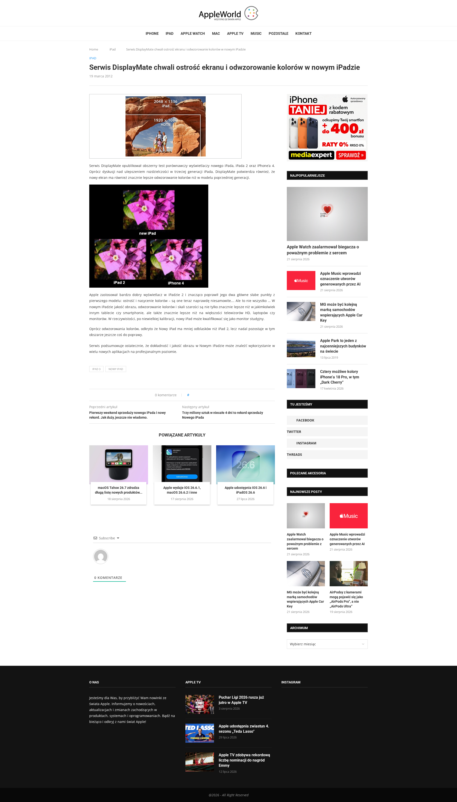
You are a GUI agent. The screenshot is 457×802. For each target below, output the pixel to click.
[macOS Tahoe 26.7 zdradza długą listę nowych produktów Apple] (118, 464)
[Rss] (109, 13)
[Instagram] (100, 13)
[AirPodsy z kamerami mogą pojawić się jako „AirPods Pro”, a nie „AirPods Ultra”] (349, 573)
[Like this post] (191, 395)
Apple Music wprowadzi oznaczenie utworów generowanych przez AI (340, 278)
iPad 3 (96, 369)
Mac (216, 33)
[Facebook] (91, 13)
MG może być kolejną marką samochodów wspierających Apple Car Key (341, 312)
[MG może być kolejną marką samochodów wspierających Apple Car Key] (301, 311)
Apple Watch (193, 33)
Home (93, 49)
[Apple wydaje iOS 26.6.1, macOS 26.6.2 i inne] (182, 464)
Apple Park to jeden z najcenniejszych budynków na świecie (343, 346)
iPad (170, 33)
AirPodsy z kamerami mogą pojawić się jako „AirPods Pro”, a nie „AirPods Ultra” (346, 599)
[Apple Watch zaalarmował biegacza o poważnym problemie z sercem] (327, 214)
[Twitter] (95, 13)
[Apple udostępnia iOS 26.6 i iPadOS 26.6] (245, 464)
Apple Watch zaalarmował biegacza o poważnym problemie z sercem (323, 249)
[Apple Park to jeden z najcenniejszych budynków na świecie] (301, 347)
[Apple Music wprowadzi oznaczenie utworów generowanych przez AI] (301, 280)
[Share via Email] (210, 395)
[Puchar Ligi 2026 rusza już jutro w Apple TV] (199, 704)
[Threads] (104, 13)
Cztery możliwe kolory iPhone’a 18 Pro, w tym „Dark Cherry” (339, 377)
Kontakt (303, 33)
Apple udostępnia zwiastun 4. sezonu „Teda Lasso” (244, 729)
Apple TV (235, 33)
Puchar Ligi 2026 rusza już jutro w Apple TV (241, 700)
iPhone (152, 33)
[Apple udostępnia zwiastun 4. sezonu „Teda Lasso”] (199, 733)
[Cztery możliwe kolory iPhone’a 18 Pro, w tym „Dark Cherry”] (301, 378)
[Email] (115, 13)
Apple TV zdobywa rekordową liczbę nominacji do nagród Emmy (244, 760)
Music (256, 33)
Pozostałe (278, 33)
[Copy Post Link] (203, 395)
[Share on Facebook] (197, 395)
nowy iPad (116, 369)
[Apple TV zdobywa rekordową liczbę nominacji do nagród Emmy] (199, 762)
